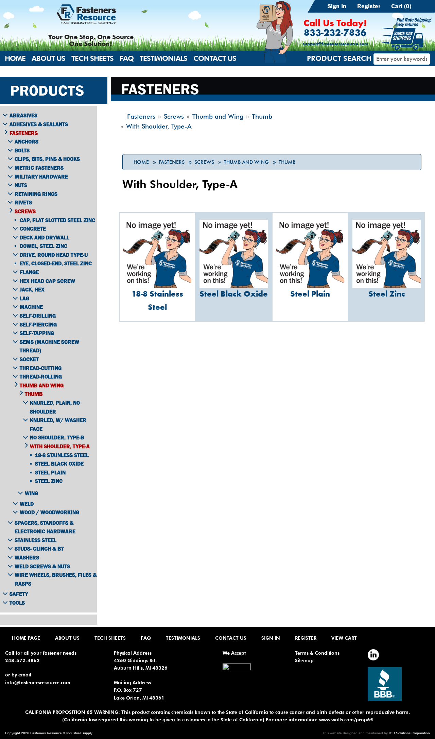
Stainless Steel (35, 540)
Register (368, 6)
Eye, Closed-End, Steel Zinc (56, 263)
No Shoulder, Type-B (57, 437)
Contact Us (214, 58)
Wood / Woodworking (49, 512)
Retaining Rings (36, 194)
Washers (27, 557)
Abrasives (23, 115)
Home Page (26, 638)
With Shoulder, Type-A (60, 446)
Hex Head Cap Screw (47, 281)
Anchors (26, 141)
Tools (17, 603)
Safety (19, 594)
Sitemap (304, 660)
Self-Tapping (37, 333)
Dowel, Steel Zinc (43, 246)
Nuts (21, 185)
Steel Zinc (49, 481)
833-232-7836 (335, 33)
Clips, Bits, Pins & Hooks (47, 159)
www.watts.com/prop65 (346, 719)
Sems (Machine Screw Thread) (49, 346)
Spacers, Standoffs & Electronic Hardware (45, 527)
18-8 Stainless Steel (62, 455)
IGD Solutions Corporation (409, 733)
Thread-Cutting (41, 368)
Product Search (339, 58)
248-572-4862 (22, 660)
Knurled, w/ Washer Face (58, 424)
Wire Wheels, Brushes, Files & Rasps (56, 579)
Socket (29, 359)
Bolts (22, 150)
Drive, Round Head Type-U (54, 255)
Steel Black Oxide (59, 463)
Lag (24, 298)
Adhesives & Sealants (39, 124)
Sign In (337, 6)
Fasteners (172, 162)
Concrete (33, 228)
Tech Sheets (92, 58)
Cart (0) (401, 6)
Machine (31, 307)
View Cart (344, 638)
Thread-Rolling (41, 376)
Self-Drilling (38, 316)
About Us (48, 58)
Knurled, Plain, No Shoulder (55, 407)
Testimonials (163, 58)
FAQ (127, 58)
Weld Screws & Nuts (42, 566)
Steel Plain (50, 472)
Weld (27, 504)
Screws (204, 162)
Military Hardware (41, 176)
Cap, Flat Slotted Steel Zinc (57, 220)
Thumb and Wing (246, 162)
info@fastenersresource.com (37, 682)
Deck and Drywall (44, 237)
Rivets (23, 202)
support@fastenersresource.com (335, 44)
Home (15, 58)
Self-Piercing (38, 324)
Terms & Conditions (317, 653)
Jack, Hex (32, 289)
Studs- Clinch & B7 (39, 548)
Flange (29, 272)
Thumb (287, 162)
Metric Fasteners (39, 168)
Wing (31, 493)
